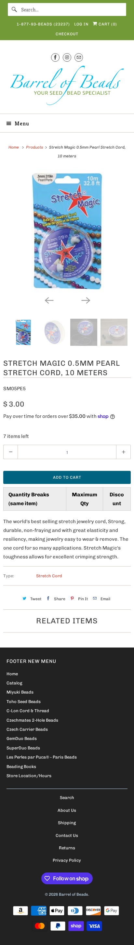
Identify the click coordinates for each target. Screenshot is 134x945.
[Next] (85, 300)
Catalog (14, 683)
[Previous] (49, 300)
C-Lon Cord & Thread (28, 710)
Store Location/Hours (29, 775)
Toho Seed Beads (24, 701)
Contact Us (67, 835)
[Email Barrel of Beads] (78, 57)
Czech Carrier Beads (27, 729)
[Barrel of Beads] (67, 87)
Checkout (67, 34)
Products (35, 147)
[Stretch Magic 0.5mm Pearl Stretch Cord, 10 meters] (67, 230)
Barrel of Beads (73, 894)
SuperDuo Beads (23, 747)
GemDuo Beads (22, 738)
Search (67, 797)
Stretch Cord (49, 575)
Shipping (67, 822)
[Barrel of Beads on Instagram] (67, 57)
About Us (67, 810)
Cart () (107, 24)
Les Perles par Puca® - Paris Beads (42, 757)
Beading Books (21, 766)
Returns (67, 847)
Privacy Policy (67, 860)
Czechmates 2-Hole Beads (32, 720)
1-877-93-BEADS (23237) (43, 24)
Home (12, 673)
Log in (81, 24)
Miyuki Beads (20, 692)
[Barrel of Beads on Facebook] (55, 57)
